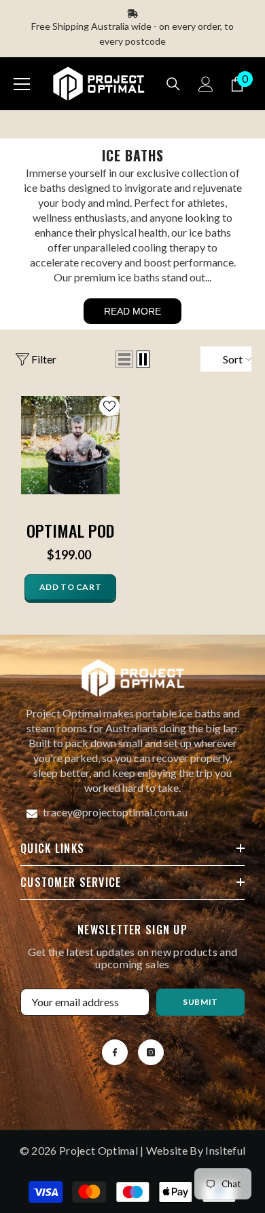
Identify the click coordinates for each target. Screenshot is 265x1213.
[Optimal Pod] (70, 445)
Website (167, 1150)
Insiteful (225, 1150)
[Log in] (205, 84)
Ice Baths (75, 124)
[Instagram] (151, 1052)
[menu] (22, 84)
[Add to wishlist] (109, 406)
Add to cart (70, 587)
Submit (200, 1002)
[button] (124, 359)
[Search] (173, 84)
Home (21, 124)
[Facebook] (115, 1052)
